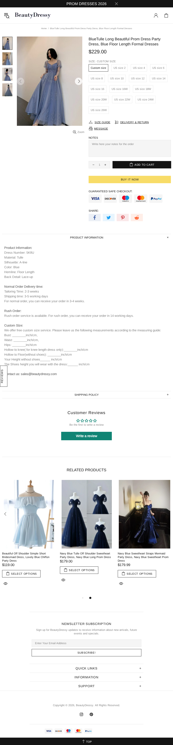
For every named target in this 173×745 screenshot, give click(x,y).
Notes (93, 137)
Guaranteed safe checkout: (110, 191)
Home (44, 28)
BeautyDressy (33, 15)
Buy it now (130, 179)
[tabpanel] (29, 537)
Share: (94, 210)
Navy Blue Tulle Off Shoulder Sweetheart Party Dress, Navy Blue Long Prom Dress (85, 555)
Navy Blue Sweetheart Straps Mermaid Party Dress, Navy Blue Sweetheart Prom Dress (143, 557)
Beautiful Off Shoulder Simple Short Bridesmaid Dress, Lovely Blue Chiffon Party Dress (25, 557)
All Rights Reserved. (107, 705)
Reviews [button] (2, 376)
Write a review (86, 436)
